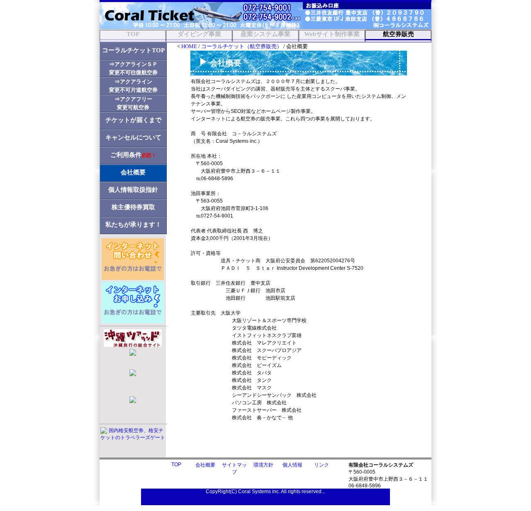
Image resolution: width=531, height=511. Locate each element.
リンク (321, 465)
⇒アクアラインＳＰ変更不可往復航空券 (133, 68)
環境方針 (263, 465)
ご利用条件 (133, 155)
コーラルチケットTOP (133, 50)
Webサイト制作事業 (332, 33)
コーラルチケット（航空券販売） (241, 46)
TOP (133, 33)
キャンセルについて (133, 137)
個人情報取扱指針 (133, 189)
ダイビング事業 (199, 33)
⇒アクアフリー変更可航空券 (133, 103)
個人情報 (292, 465)
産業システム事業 (265, 33)
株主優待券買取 (133, 207)
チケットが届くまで (133, 120)
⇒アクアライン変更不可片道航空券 (133, 85)
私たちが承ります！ (133, 224)
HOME (189, 46)
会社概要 (205, 465)
